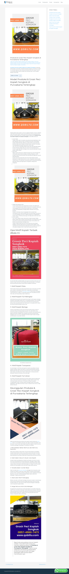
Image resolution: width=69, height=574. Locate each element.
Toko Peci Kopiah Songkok (15, 64)
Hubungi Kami (56, 2)
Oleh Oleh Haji (19, 62)
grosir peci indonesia (22, 470)
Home (39, 2)
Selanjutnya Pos (42, 564)
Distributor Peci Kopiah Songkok (28, 61)
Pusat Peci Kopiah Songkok (34, 63)
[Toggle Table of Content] (20, 76)
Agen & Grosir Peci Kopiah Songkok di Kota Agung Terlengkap (54, 24)
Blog (62, 2)
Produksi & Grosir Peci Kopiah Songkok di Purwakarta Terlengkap (22, 67)
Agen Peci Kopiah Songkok (16, 61)
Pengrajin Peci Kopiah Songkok (29, 62)
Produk (50, 2)
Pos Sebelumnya (9, 564)
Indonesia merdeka (26, 291)
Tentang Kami (45, 2)
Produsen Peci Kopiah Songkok (23, 63)
